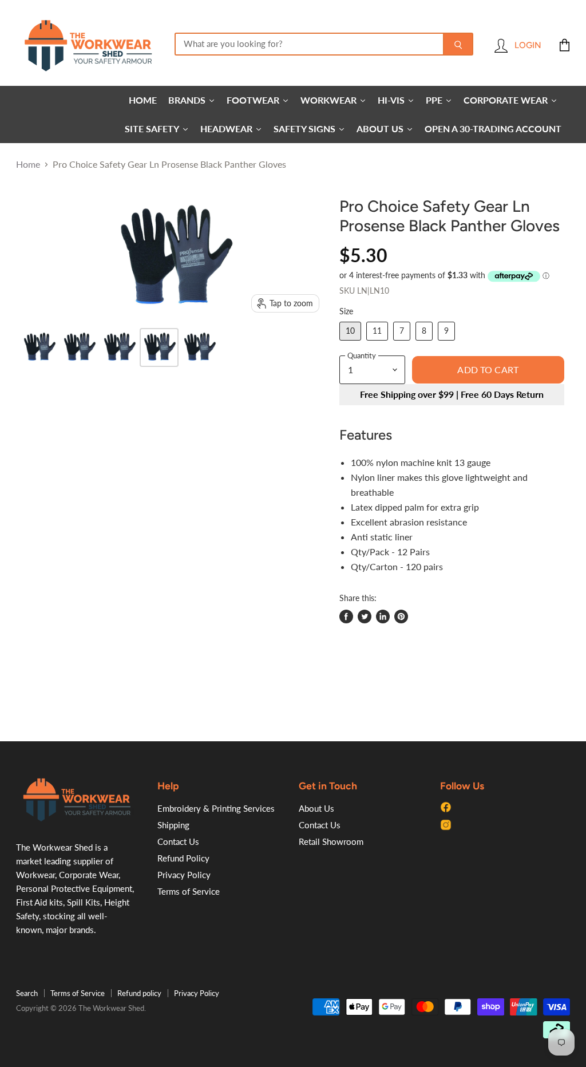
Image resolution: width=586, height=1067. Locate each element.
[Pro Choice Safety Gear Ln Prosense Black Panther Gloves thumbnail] (39, 347)
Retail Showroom (331, 841)
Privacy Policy (184, 875)
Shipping (173, 825)
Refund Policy (183, 858)
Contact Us (178, 841)
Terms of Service (188, 891)
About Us (316, 808)
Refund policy (139, 993)
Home (28, 164)
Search (27, 993)
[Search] (458, 44)
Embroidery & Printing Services (216, 808)
